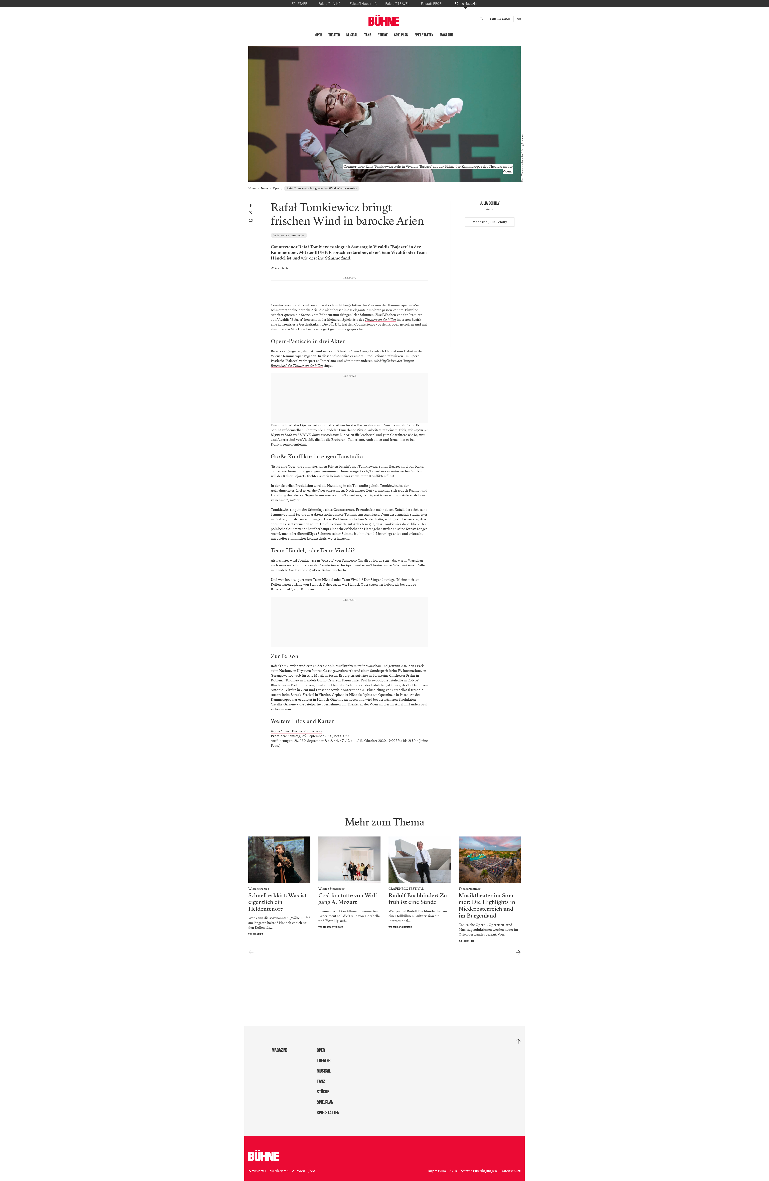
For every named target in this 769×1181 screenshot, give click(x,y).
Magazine (447, 35)
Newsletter (257, 1176)
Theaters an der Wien (380, 319)
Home (252, 188)
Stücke (383, 35)
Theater (334, 35)
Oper (318, 35)
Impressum (437, 1176)
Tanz (367, 35)
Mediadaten (279, 1176)
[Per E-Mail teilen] (250, 221)
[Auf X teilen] (250, 213)
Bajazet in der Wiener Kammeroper (296, 736)
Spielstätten (424, 35)
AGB (453, 1176)
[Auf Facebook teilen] (250, 206)
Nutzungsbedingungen (478, 1176)
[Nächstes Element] (518, 957)
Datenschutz (510, 1176)
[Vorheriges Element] (251, 957)
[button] (481, 19)
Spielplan (401, 35)
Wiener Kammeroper (289, 235)
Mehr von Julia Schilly (489, 222)
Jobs (311, 1176)
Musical (352, 35)
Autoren (298, 1176)
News (264, 188)
